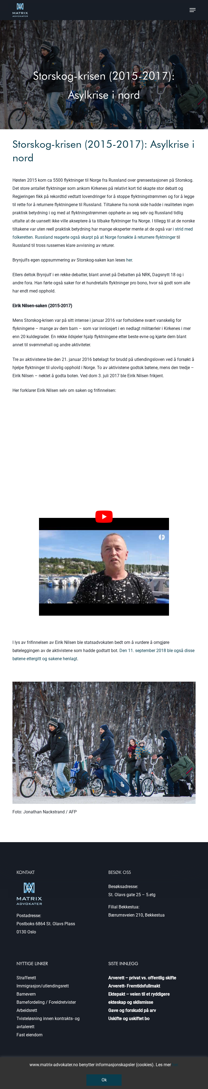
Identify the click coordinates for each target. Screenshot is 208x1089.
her (129, 260)
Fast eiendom (30, 1034)
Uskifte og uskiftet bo (129, 1018)
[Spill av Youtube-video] (103, 516)
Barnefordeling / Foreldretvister (46, 1002)
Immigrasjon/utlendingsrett (43, 986)
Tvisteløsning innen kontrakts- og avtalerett (48, 1022)
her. (175, 1064)
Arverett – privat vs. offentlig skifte (142, 977)
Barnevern (26, 994)
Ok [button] (104, 1079)
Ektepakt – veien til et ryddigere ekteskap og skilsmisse (139, 998)
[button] (193, 10)
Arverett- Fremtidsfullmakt (134, 986)
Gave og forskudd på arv (132, 1010)
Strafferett (26, 977)
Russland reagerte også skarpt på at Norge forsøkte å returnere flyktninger (105, 237)
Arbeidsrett (27, 1010)
